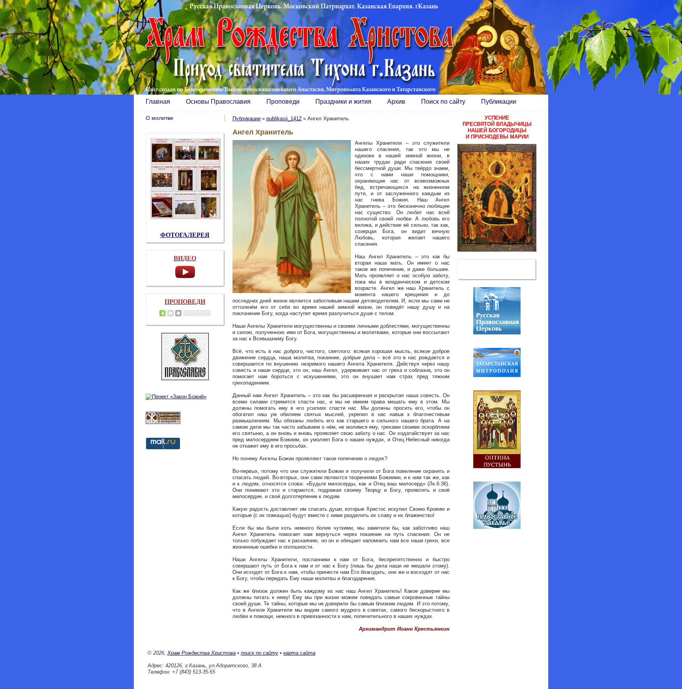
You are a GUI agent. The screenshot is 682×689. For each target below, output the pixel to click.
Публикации (498, 101)
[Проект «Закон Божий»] (176, 397)
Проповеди (283, 101)
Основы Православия (218, 101)
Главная (158, 101)
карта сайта (299, 653)
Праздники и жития (343, 101)
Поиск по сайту (443, 101)
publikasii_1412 (284, 118)
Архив (396, 101)
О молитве (159, 118)
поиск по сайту (259, 653)
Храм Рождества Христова (201, 653)
